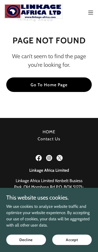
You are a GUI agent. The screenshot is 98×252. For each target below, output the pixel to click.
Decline (26, 239)
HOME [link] (49, 131)
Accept (72, 239)
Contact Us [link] (49, 138)
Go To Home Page (49, 84)
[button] (90, 12)
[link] (33, 12)
